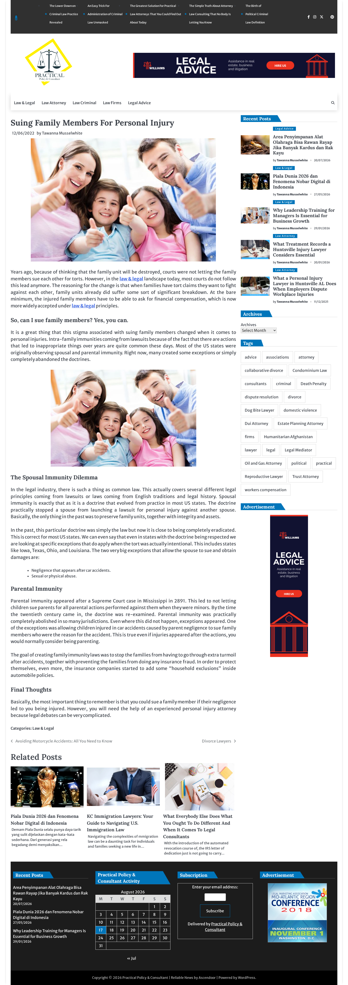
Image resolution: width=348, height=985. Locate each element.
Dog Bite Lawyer (259, 410)
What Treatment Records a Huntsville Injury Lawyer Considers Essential (302, 249)
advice (251, 357)
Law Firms (112, 102)
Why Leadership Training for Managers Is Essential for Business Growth (304, 215)
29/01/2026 (322, 228)
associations (277, 357)
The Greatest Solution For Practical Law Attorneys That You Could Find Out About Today (155, 14)
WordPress (246, 978)
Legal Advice (139, 102)
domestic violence (300, 410)
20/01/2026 (322, 262)
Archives (248, 324)
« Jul (131, 958)
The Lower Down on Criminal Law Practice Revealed (63, 14)
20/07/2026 (322, 160)
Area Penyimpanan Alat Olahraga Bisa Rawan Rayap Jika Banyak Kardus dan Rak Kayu (303, 145)
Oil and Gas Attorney (263, 463)
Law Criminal (84, 102)
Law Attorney (54, 102)
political (299, 463)
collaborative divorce (264, 370)
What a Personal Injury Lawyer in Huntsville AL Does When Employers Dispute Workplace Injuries (304, 286)
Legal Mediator (298, 450)
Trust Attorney (305, 476)
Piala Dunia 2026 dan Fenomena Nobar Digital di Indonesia (301, 181)
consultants (256, 383)
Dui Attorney (256, 423)
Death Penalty (313, 383)
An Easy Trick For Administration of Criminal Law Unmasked (105, 14)
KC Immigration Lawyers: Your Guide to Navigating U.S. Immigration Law (120, 822)
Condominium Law (310, 370)
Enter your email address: (215, 908)
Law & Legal (24, 102)
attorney (306, 357)
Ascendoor (207, 978)
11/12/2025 (321, 301)
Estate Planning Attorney (300, 423)
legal (270, 450)
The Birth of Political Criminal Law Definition (256, 14)
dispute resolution (261, 397)
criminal (283, 383)
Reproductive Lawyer (264, 476)
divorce (294, 397)
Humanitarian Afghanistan (288, 436)
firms (249, 436)
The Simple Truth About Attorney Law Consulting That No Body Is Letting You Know (211, 14)
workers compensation (265, 489)
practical (324, 463)
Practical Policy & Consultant (145, 978)
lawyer (251, 450)
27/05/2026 (322, 194)
